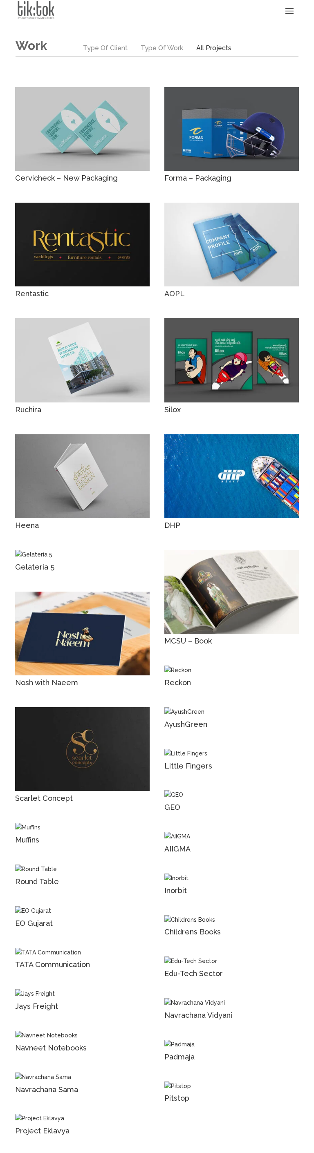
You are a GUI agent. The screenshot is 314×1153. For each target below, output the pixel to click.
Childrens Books (192, 931)
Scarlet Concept (44, 798)
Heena (27, 525)
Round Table (37, 881)
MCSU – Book (188, 641)
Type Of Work (162, 48)
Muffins (27, 840)
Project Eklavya (42, 1130)
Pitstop (176, 1098)
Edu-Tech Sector (193, 973)
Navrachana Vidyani (198, 1015)
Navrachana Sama (46, 1089)
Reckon (177, 682)
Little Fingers (188, 766)
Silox (172, 409)
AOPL (174, 293)
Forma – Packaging (197, 178)
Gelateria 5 (34, 567)
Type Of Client (105, 48)
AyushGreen (185, 724)
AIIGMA (177, 849)
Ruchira (28, 409)
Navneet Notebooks (51, 1048)
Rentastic (32, 293)
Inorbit (175, 890)
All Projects (213, 48)
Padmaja (179, 1056)
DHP (172, 525)
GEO (172, 807)
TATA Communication (52, 964)
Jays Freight (36, 1006)
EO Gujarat (34, 923)
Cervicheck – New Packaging (66, 178)
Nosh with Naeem (46, 682)
